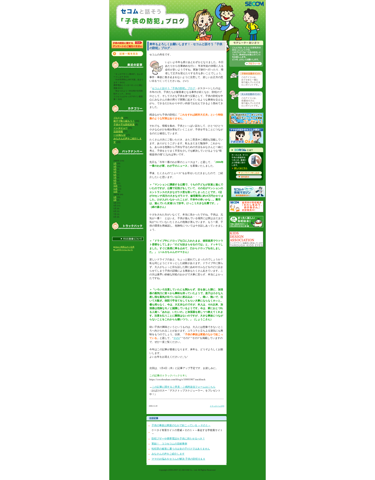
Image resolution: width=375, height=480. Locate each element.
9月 (114, 183)
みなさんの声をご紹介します (168, 453)
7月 (114, 177)
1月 (114, 197)
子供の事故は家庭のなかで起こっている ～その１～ (181, 425)
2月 (114, 163)
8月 (114, 180)
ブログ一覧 (118, 118)
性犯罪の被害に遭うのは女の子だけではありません (181, 448)
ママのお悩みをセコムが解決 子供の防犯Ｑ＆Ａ (178, 459)
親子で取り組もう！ (124, 121)
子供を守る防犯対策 (124, 124)
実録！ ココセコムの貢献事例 (169, 443)
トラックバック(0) (217, 406)
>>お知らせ (119, 135)
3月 (114, 166)
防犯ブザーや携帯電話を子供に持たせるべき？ (178, 438)
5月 (114, 172)
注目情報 (118, 131)
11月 (115, 189)
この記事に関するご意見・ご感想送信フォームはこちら (183, 387)
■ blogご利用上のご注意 (123, 247)
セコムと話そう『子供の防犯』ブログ (173, 88)
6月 (114, 175)
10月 (115, 186)
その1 (176, 338)
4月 (114, 169)
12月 (115, 191)
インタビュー (120, 128)
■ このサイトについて (123, 250)
